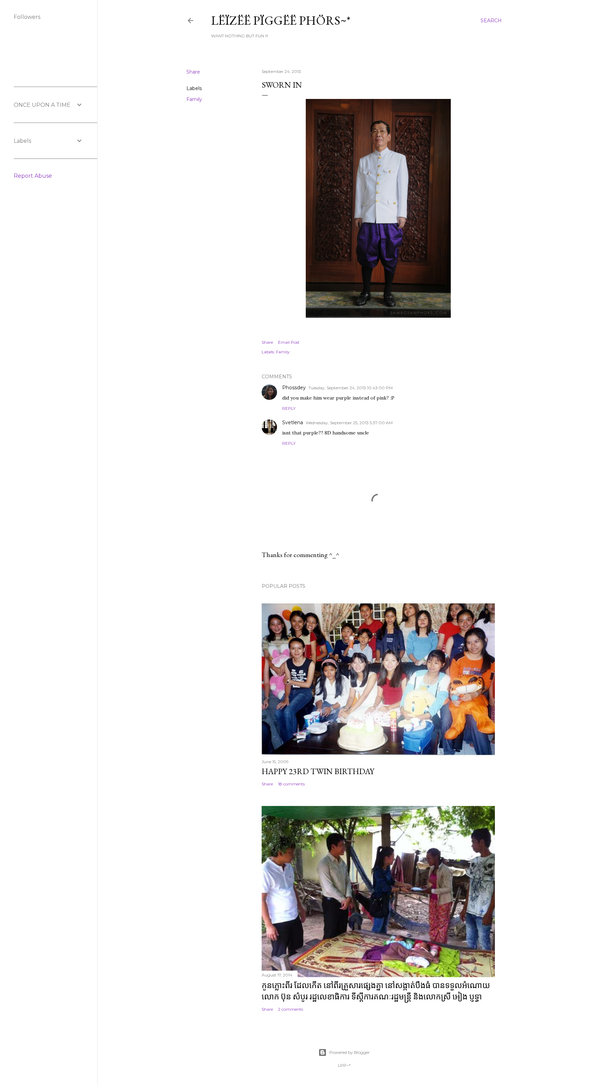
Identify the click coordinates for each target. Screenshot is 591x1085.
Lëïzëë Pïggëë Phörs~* (281, 20)
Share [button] (193, 72)
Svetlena (292, 422)
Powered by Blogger (349, 1052)
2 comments (290, 1009)
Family (194, 99)
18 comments (291, 783)
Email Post (289, 342)
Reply (289, 408)
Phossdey (294, 387)
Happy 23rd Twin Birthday (318, 771)
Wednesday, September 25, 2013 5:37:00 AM (349, 422)
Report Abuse (33, 176)
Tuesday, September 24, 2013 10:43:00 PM (350, 387)
